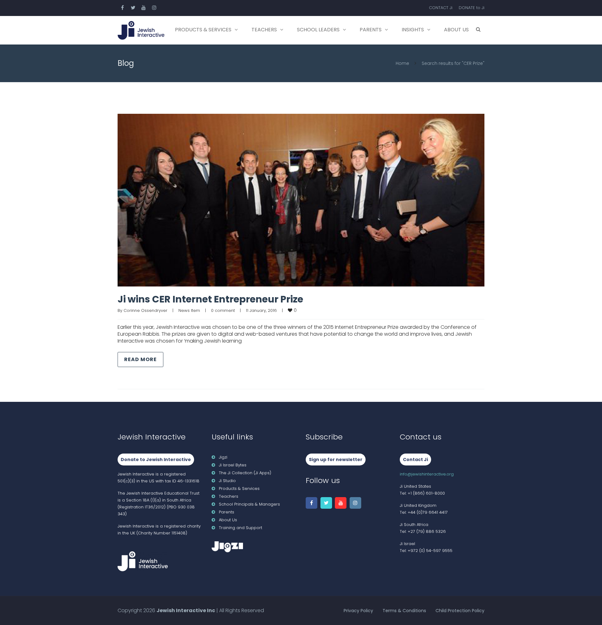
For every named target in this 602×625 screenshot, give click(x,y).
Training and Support (240, 528)
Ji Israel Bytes (232, 465)
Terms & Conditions (404, 610)
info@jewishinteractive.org (427, 474)
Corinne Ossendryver (145, 310)
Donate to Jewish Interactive (156, 459)
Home (402, 63)
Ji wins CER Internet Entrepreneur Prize (210, 299)
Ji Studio (227, 481)
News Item (189, 310)
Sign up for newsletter (335, 459)
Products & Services (203, 29)
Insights (413, 29)
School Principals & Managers (249, 504)
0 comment (223, 310)
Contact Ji (415, 459)
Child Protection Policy (460, 610)
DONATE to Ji (471, 8)
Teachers (264, 29)
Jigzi (223, 457)
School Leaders (318, 29)
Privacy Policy (358, 610)
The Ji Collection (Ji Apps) (245, 473)
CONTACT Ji (440, 8)
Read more (140, 359)
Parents (371, 29)
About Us (456, 29)
